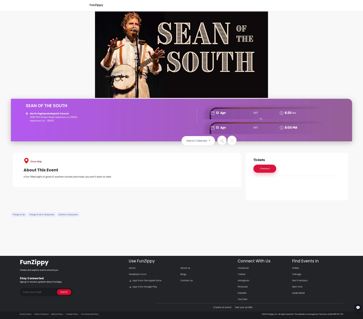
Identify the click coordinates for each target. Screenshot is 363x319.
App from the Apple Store (147, 280)
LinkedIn (242, 293)
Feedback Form (137, 274)
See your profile (243, 307)
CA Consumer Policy (90, 314)
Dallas (295, 268)
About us (185, 268)
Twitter (242, 274)
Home (132, 268)
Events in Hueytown (68, 214)
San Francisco (300, 280)
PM (294, 113)
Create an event (222, 307)
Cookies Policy (72, 314)
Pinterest (243, 286)
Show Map (36, 161)
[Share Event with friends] (222, 140)
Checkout (265, 168)
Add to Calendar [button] (197, 140)
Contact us (186, 280)
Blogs (183, 274)
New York (297, 286)
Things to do (19, 214)
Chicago (296, 274)
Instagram (243, 280)
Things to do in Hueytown (41, 214)
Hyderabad (298, 293)
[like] (232, 140)
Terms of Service (41, 314)
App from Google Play (144, 286)
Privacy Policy (25, 314)
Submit (64, 292)
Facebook (243, 268)
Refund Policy (57, 314)
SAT (255, 113)
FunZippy (96, 5)
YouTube (242, 299)
